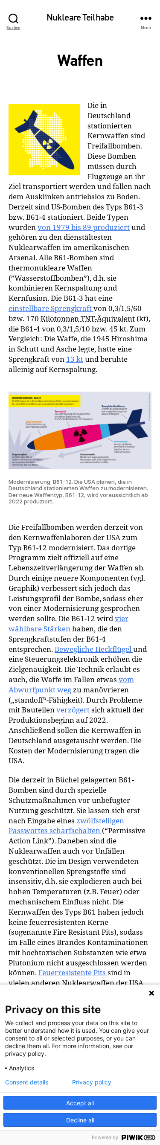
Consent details (26, 1082)
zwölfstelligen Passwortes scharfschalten (66, 826)
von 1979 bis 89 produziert (84, 227)
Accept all (80, 1103)
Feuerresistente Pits (73, 972)
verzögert (73, 710)
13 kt (74, 359)
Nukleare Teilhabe (80, 18)
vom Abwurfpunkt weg (71, 684)
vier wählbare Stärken (68, 623)
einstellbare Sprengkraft (51, 308)
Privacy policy (91, 1082)
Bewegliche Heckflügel (94, 649)
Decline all (80, 1120)
